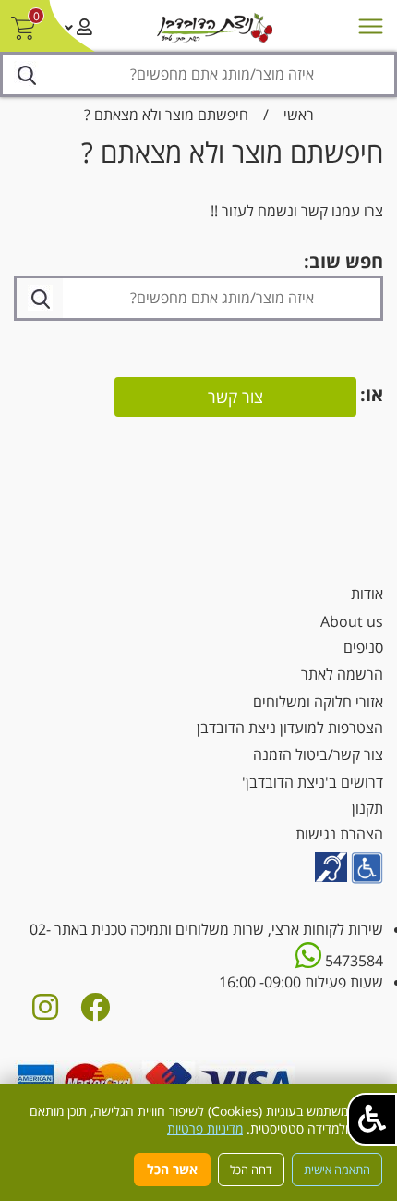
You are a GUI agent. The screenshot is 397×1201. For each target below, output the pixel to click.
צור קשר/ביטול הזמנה (318, 754)
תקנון (367, 808)
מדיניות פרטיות (205, 1128)
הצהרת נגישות (339, 834)
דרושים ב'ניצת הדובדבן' (312, 782)
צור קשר (235, 397)
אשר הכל (172, 1169)
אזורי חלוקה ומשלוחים (318, 702)
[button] (372, 1119)
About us (351, 621)
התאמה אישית (337, 1169)
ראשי (298, 114)
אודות (367, 593)
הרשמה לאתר (342, 674)
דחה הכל (251, 1169)
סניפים (363, 647)
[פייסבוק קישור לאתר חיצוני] (95, 1012)
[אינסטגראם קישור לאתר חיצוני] (45, 1012)
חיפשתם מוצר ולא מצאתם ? (166, 114)
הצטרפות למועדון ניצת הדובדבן (290, 727)
